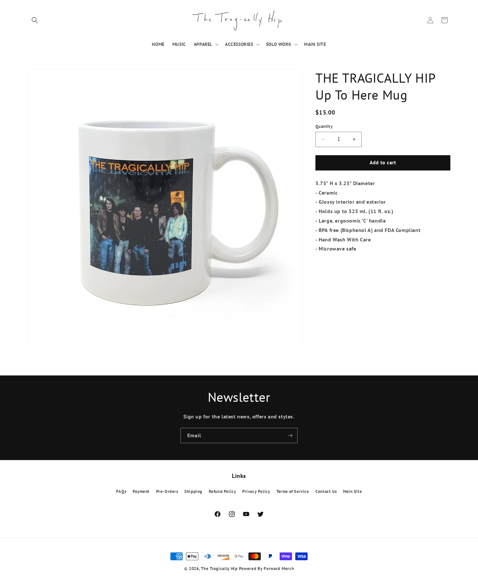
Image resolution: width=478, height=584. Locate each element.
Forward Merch (279, 568)
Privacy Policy (256, 492)
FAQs (121, 492)
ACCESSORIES (239, 44)
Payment (141, 492)
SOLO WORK (278, 44)
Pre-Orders (167, 492)
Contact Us (326, 492)
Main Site (352, 492)
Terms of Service (292, 492)
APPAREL (203, 44)
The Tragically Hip (219, 568)
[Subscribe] (290, 435)
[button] (35, 20)
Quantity (323, 126)
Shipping (193, 492)
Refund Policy (222, 492)
